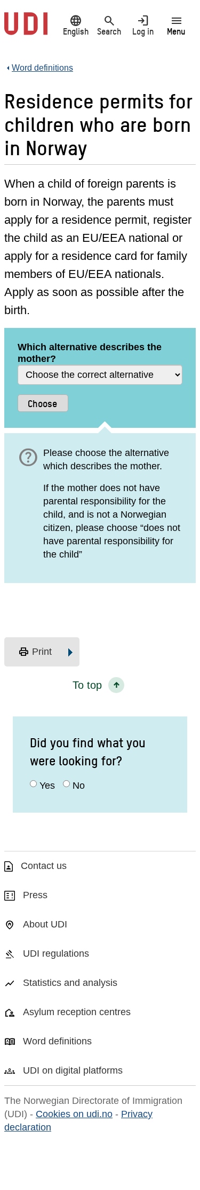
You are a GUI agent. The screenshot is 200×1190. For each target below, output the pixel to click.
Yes (47, 785)
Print (35, 652)
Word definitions (57, 1041)
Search (109, 25)
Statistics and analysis (70, 982)
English (76, 25)
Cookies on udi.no (74, 1114)
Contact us (44, 865)
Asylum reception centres (77, 1012)
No (79, 785)
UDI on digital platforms (73, 1070)
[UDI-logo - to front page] (25, 29)
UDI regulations (56, 953)
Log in (143, 25)
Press (35, 895)
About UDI (45, 924)
